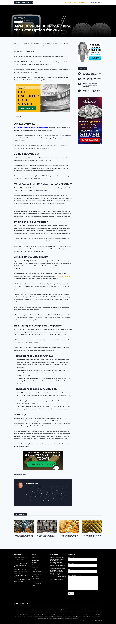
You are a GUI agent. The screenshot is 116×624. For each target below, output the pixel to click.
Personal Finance (37, 571)
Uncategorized (36, 588)
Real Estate (35, 576)
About (83, 620)
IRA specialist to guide (63, 276)
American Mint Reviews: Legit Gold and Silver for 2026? (24, 536)
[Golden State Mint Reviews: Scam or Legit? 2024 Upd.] (69, 526)
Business (34, 562)
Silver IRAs (35, 585)
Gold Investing (36, 565)
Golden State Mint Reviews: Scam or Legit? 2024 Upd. (69, 536)
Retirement (35, 578)
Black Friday (35, 560)
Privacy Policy (98, 620)
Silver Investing (36, 583)
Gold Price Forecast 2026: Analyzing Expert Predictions (92, 91)
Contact (88, 620)
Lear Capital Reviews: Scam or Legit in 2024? (92, 536)
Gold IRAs (35, 567)
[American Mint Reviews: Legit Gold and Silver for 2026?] (24, 526)
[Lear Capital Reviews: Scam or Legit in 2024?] (92, 526)
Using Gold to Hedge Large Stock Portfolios (92, 79)
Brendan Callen (29, 22)
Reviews (18, 22)
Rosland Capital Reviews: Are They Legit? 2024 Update (46, 536)
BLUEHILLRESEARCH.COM (24, 2)
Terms (92, 620)
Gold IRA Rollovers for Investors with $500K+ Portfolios (90, 85)
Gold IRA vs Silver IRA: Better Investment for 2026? (92, 73)
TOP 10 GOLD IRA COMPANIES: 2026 (77, 2)
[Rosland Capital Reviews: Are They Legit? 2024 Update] (47, 526)
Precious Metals (36, 574)
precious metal (50, 188)
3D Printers (35, 558)
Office (34, 569)
